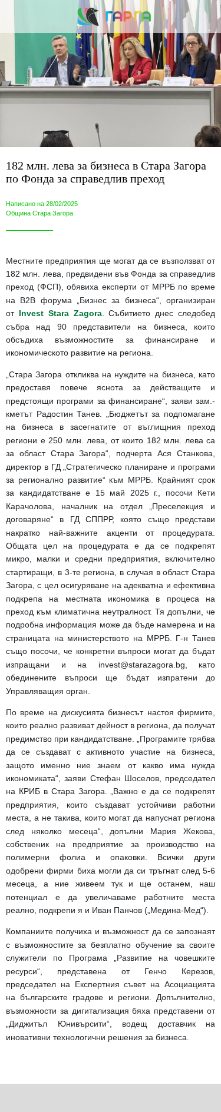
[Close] (16, 16)
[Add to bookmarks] (161, 1098)
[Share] (60, 1098)
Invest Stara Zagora (60, 313)
